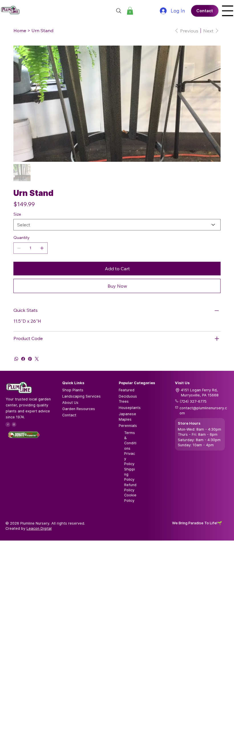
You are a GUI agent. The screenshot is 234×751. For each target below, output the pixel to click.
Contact (69, 415)
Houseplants (130, 408)
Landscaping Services (81, 396)
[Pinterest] (30, 359)
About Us (70, 402)
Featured (126, 390)
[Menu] (227, 11)
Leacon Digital (39, 528)
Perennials (128, 425)
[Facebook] (23, 359)
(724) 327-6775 (193, 401)
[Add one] (42, 248)
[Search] (119, 11)
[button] (130, 11)
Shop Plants (72, 390)
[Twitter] (37, 359)
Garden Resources (78, 409)
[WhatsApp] (16, 359)
